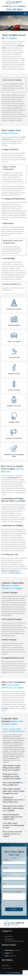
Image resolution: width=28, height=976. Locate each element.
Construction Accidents (14, 309)
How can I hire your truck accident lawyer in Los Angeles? (12, 834)
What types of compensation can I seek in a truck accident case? (14, 799)
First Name (5, 860)
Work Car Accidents (14, 341)
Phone (4, 884)
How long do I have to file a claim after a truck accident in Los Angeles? (13, 808)
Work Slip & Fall (14, 357)
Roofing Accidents (14, 325)
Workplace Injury (14, 422)
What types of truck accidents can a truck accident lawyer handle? (12, 776)
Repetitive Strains (14, 373)
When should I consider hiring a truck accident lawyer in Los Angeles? (12, 768)
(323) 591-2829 (14, 9)
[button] (25, 13)
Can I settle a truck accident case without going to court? (13, 825)
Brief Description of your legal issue (12, 891)
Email (4, 876)
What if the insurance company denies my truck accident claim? (12, 817)
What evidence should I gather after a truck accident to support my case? (13, 791)
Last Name (5, 868)
